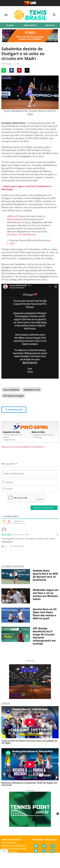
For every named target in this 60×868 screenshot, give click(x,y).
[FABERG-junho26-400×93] (30, 41)
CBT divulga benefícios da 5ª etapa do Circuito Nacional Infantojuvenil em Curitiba (44, 636)
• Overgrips (37, 437)
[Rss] (53, 851)
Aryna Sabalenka (11, 389)
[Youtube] (36, 851)
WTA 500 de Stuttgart (13, 395)
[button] (6, 14)
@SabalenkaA (14, 219)
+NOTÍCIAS (50, 25)
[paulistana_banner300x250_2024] (30, 698)
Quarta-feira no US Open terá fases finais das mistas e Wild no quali (45, 613)
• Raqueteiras (9, 439)
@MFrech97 (14, 216)
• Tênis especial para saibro (12, 435)
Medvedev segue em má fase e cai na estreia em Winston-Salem (45, 594)
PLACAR (10, 25)
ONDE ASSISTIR (29, 25)
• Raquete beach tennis (42, 434)
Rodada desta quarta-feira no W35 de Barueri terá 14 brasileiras (45, 575)
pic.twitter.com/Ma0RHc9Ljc (21, 234)
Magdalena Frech (32, 389)
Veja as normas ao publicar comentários (23, 446)
